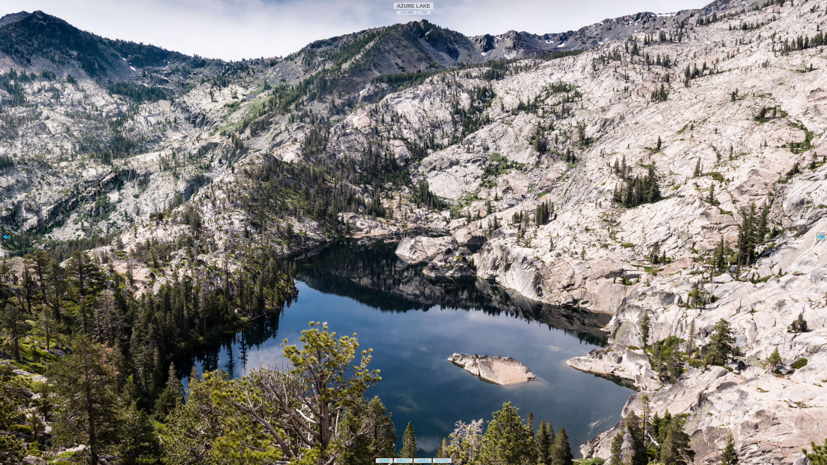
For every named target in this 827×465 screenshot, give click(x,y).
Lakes (422, 460)
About (403, 460)
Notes (442, 460)
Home (384, 460)
